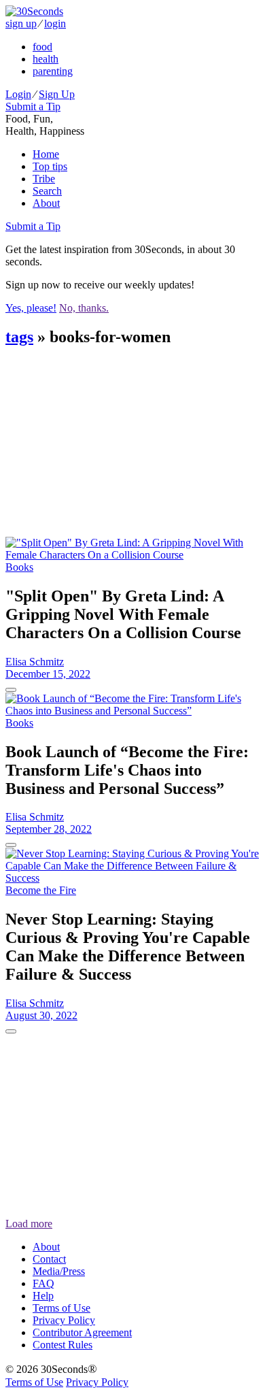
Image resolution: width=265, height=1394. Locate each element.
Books (19, 567)
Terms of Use (61, 1308)
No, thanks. (84, 308)
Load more (28, 1223)
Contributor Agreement (82, 1332)
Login (18, 94)
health (45, 59)
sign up (21, 23)
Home (46, 154)
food (42, 46)
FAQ (43, 1283)
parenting (53, 71)
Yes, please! (30, 308)
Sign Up (57, 94)
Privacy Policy (64, 1320)
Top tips (50, 166)
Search (47, 191)
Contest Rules (62, 1344)
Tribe (44, 178)
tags (19, 337)
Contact (49, 1259)
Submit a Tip (32, 106)
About (46, 203)
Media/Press (59, 1271)
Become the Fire (40, 890)
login (55, 23)
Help (43, 1295)
